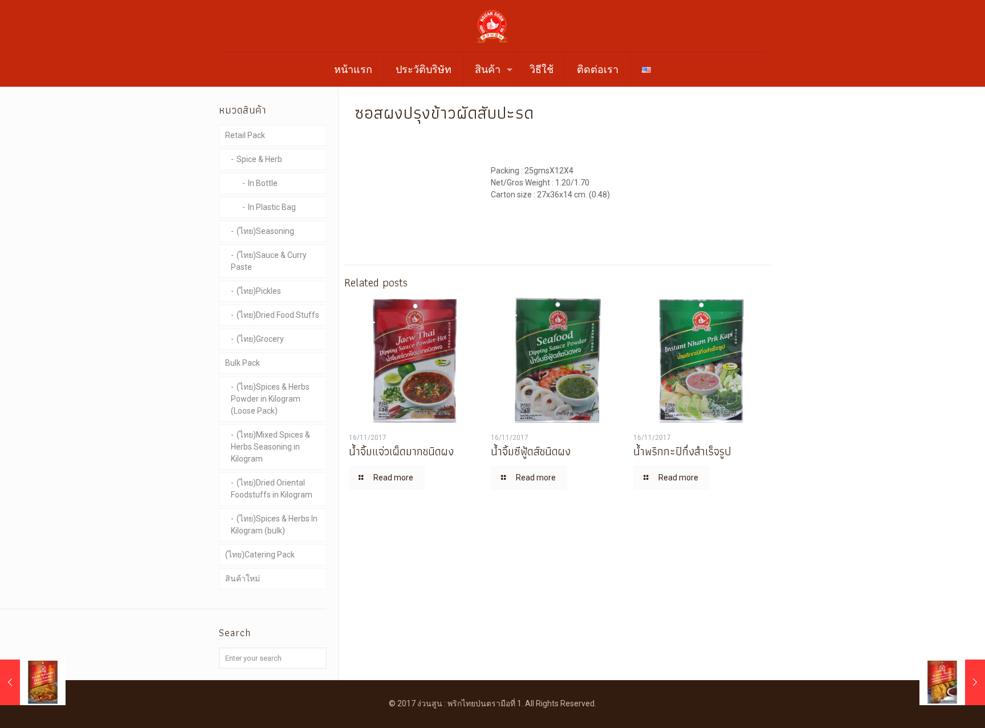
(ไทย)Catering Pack (260, 554)
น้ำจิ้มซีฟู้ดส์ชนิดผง (531, 451)
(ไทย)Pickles (259, 291)
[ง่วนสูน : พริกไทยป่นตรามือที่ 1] (492, 26)
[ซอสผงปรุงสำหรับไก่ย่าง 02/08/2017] (952, 682)
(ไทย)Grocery (260, 338)
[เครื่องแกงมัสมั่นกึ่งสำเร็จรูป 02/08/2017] (33, 682)
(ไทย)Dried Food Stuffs (278, 314)
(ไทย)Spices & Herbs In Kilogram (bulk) (274, 524)
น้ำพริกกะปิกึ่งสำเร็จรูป (682, 451)
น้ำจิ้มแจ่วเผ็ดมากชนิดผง (401, 451)
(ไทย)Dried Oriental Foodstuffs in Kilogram (271, 488)
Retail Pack (245, 135)
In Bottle (263, 183)
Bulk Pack (242, 362)
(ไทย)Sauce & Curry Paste (269, 261)
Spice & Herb (259, 159)
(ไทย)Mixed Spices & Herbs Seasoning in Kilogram (270, 446)
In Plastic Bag (272, 207)
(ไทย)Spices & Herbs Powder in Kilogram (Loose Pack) (270, 398)
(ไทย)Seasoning (265, 231)
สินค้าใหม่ (242, 578)
